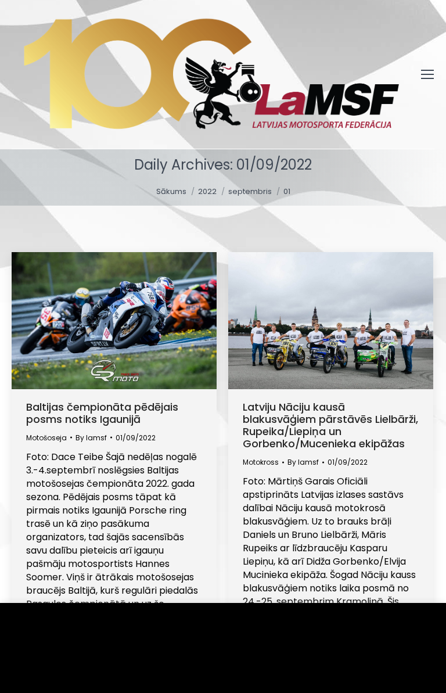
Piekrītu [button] (46, 666)
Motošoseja (46, 438)
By (91, 438)
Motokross (261, 462)
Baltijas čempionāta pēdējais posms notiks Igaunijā (102, 413)
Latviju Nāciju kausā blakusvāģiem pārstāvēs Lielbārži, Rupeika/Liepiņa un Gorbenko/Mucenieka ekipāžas (330, 425)
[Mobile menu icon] (427, 74)
